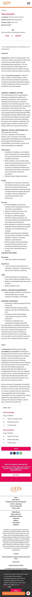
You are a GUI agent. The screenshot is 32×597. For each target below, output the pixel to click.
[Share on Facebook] (11, 453)
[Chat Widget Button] (28, 593)
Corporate (16, 518)
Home (16, 497)
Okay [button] (16, 591)
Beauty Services (16, 514)
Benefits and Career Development (16, 501)
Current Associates (16, 506)
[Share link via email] (20, 453)
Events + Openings (16, 503)
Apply (16, 449)
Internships (16, 522)
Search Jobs (16, 508)
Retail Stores (16, 512)
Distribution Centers (16, 516)
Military (16, 520)
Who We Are (16, 499)
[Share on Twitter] (14, 453)
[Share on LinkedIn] (17, 453)
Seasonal (16, 524)
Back (5, 10)
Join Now (16, 475)
